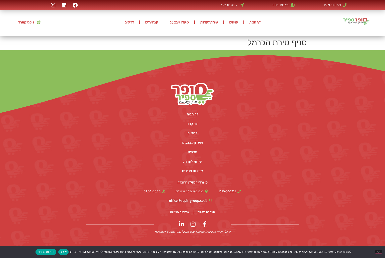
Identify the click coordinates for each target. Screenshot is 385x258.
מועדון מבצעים (179, 22)
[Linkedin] (64, 5)
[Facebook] (75, 5)
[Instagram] (53, 5)
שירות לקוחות (209, 22)
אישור (63, 251)
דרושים (129, 22)
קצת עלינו (151, 22)
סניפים (233, 22)
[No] (378, 252)
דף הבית (254, 22)
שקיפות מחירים (192, 170)
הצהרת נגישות (206, 212)
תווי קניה (192, 123)
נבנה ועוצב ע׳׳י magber (168, 232)
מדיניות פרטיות (179, 212)
